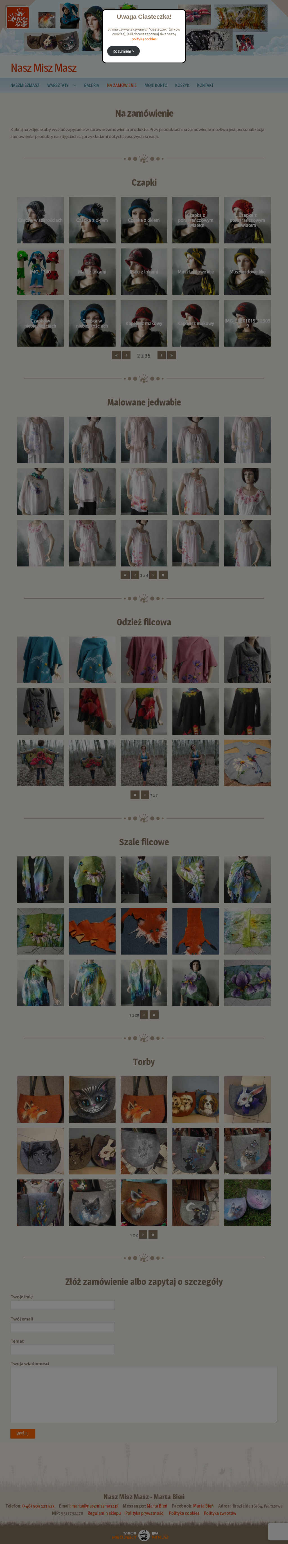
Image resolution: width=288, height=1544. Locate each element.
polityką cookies (144, 39)
